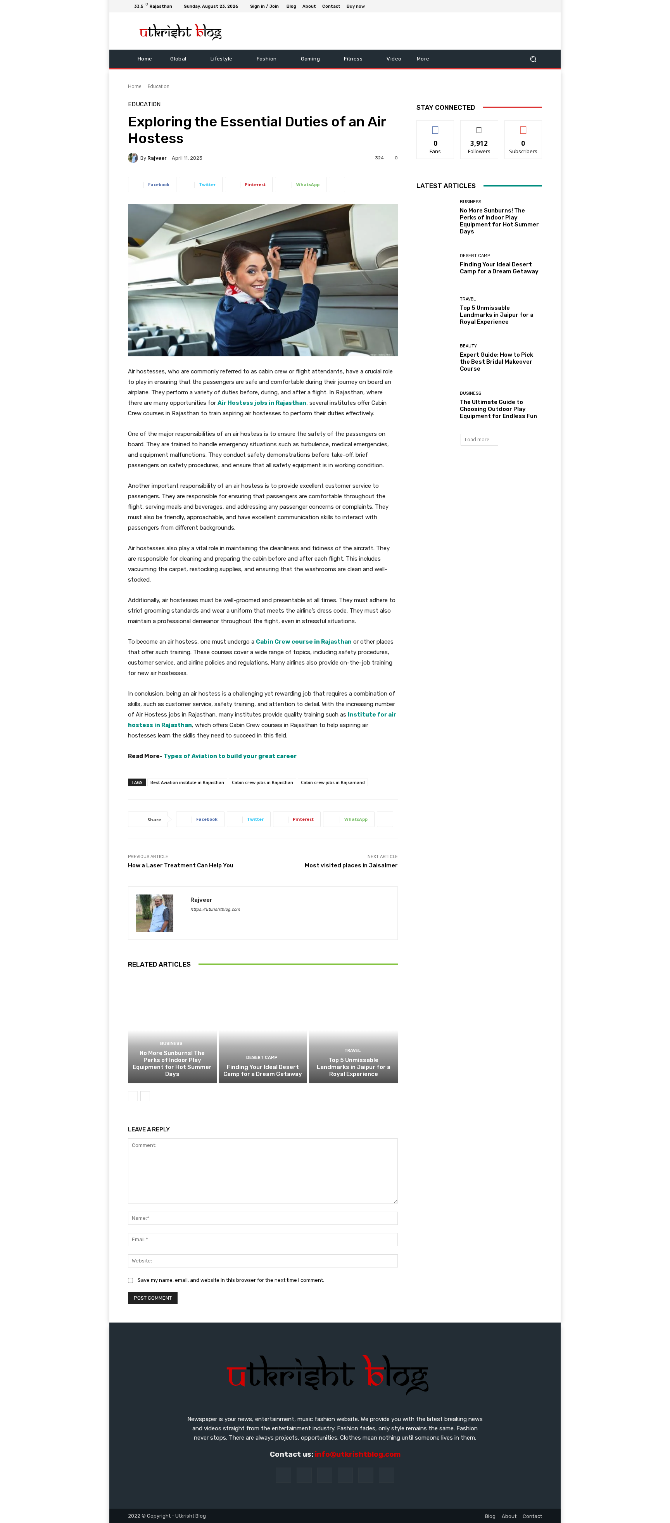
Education (158, 86)
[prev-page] (133, 1096)
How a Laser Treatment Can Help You (180, 865)
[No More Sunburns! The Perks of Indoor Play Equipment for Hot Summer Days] (172, 1030)
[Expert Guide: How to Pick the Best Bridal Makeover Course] (435, 358)
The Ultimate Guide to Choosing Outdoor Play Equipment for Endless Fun (498, 409)
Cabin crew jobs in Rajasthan (262, 782)
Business (171, 1043)
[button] (533, 59)
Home (135, 86)
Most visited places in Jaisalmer (351, 865)
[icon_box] (360, 7)
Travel (352, 1050)
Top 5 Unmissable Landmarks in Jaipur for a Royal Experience (353, 1067)
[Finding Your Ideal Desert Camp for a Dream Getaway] (263, 1030)
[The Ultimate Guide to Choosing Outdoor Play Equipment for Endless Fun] (435, 405)
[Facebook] (500, 6)
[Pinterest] (345, 1475)
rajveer (157, 158)
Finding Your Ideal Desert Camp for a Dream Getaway (262, 1070)
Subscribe (523, 126)
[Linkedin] (324, 1475)
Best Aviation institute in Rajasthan (187, 782)
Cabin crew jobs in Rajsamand (333, 782)
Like (435, 126)
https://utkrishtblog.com (215, 909)
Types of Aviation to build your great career (230, 756)
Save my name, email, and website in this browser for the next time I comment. (231, 1280)
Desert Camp (262, 1057)
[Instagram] (509, 6)
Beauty (468, 346)
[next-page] (145, 1096)
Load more (477, 439)
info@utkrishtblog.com (358, 1454)
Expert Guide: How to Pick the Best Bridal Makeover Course (496, 361)
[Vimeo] (528, 6)
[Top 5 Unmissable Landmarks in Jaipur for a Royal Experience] (353, 1030)
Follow (479, 126)
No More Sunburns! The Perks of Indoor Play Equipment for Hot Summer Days (172, 1063)
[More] (337, 184)
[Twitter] (518, 6)
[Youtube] (537, 6)
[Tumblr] (365, 1475)
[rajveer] (134, 158)
